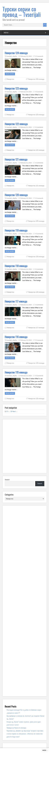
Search (7, 479)
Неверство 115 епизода (16, 372)
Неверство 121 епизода (16, 159)
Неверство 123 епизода (16, 88)
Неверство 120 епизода (16, 195)
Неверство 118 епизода (16, 266)
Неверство (10, 79)
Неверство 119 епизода (16, 230)
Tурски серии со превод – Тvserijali (22, 11)
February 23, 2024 (26, 56)
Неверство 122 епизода (16, 124)
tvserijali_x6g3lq (12, 56)
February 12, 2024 (26, 376)
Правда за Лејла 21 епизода (16, 728)
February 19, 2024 (26, 198)
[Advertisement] (24, 446)
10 (11, 411)
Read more (10, 74)
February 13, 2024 (26, 340)
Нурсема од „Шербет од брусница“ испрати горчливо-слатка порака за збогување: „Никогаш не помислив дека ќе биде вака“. (25, 734)
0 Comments (39, 56)
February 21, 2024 (26, 127)
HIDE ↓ (44, 750)
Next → (15, 411)
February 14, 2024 (26, 305)
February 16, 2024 (26, 269)
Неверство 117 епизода (16, 301)
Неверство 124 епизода (16, 53)
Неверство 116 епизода (16, 337)
